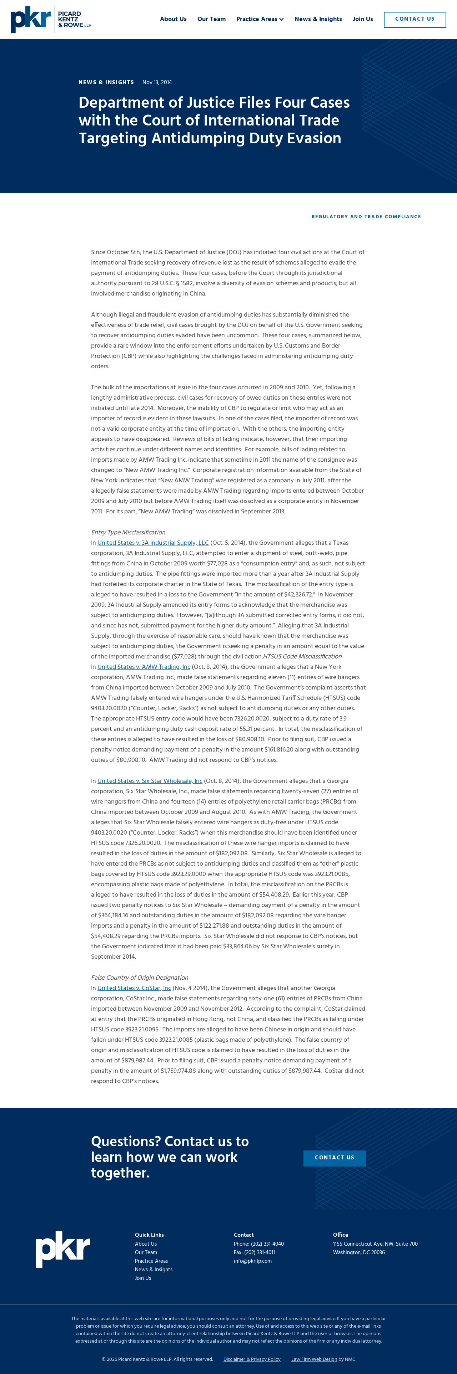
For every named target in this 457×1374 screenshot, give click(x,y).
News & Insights (153, 1270)
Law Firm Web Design (314, 1359)
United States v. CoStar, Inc (134, 988)
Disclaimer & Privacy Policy (252, 1359)
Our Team (146, 1253)
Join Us (143, 1278)
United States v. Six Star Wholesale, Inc (149, 781)
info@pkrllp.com (253, 1261)
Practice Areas (151, 1261)
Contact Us (335, 1158)
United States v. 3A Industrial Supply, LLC (153, 543)
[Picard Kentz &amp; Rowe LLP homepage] (51, 19)
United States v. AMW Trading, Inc (143, 667)
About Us (146, 1244)
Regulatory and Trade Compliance (366, 217)
